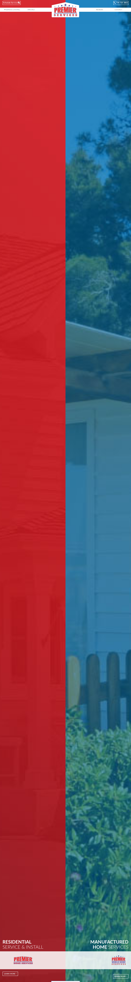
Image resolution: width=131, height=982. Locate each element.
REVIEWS (99, 10)
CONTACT (118, 10)
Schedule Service (10, 3)
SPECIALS (31, 10)
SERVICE (12, 10)
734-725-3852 (122, 3)
